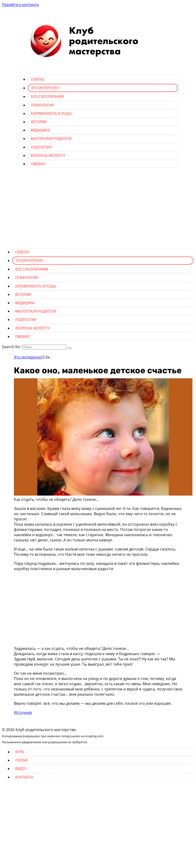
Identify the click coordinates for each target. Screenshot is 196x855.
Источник (23, 712)
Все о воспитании (47, 96)
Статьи (21, 760)
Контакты (24, 777)
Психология (42, 105)
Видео (21, 768)
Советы (37, 79)
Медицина (40, 130)
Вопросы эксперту (48, 155)
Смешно (38, 164)
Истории (39, 122)
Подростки (41, 147)
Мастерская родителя (51, 138)
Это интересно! (45, 88)
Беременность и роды (51, 113)
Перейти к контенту (20, 4)
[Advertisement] (98, 210)
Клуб (19, 752)
